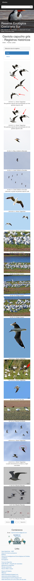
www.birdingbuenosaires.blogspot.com (12, 578)
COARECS (4, 558)
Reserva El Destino (7, 571)
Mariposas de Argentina (8, 565)
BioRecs (4, 554)
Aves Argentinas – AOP (8, 551)
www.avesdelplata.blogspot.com (10, 574)
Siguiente (23, 522)
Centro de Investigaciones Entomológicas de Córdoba (16, 556)
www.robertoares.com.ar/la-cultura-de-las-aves (14, 579)
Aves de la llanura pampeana (9, 553)
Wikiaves (4, 573)
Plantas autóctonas (7, 567)
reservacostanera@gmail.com (19, 532)
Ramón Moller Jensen (7, 568)
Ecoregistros (5, 559)
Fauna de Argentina (7, 562)
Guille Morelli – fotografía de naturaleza (12, 564)
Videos (8, 56)
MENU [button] (5, 2)
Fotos (7, 53)
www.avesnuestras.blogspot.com (10, 576)
